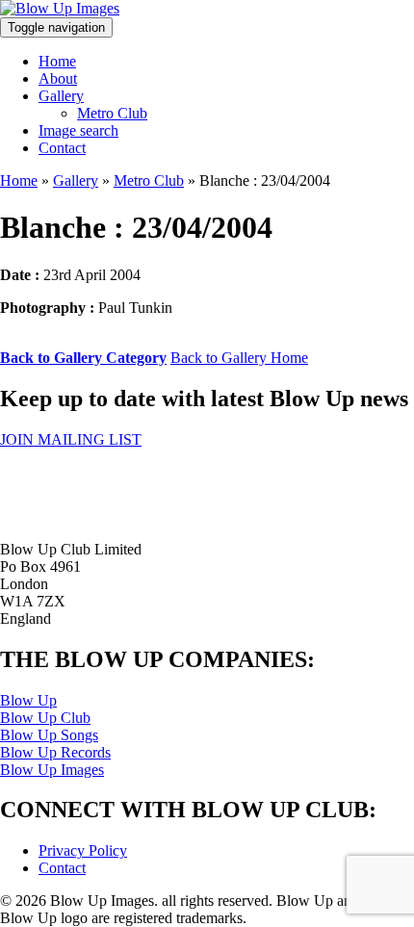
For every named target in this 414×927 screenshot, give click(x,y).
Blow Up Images (52, 769)
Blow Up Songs (49, 735)
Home (57, 61)
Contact (62, 148)
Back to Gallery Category (83, 357)
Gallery (61, 96)
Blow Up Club (45, 717)
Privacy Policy (83, 850)
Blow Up (28, 700)
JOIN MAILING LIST (71, 439)
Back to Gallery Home (239, 357)
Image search (78, 130)
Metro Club (112, 113)
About (58, 78)
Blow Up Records (55, 752)
